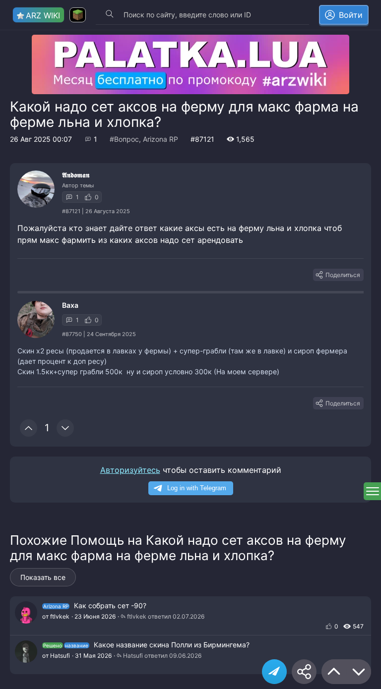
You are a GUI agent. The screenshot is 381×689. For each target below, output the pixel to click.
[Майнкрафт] (77, 14)
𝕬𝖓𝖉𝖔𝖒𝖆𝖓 (75, 175)
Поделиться (342, 275)
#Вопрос (124, 139)
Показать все (42, 577)
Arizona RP (160, 139)
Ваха (70, 305)
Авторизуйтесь (130, 470)
